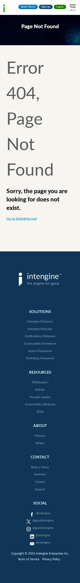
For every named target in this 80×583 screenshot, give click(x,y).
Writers (40, 443)
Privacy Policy (51, 559)
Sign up (45, 7)
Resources (40, 372)
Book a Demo (40, 467)
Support (40, 489)
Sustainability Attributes (40, 404)
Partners (40, 435)
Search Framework (40, 351)
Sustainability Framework (40, 343)
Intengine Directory (40, 321)
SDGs (40, 411)
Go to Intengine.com (21, 218)
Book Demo (28, 7)
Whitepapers (40, 382)
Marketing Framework (40, 358)
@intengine (43, 513)
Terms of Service (28, 559)
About (40, 426)
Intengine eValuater (40, 329)
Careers (40, 481)
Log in (60, 7)
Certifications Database (40, 336)
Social (40, 503)
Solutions (40, 312)
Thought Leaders (40, 397)
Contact (40, 457)
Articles (40, 389)
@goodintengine (43, 520)
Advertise (40, 474)
